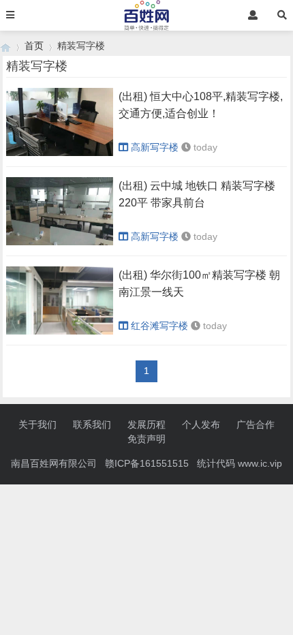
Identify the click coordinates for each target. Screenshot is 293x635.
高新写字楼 (155, 147)
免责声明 (146, 438)
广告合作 (255, 424)
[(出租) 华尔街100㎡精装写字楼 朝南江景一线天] (59, 331)
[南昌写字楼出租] (5, 46)
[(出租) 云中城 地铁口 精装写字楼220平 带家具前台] (59, 241)
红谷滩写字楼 (159, 325)
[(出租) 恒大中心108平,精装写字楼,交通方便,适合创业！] (59, 152)
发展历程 (146, 424)
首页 (34, 45)
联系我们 (92, 424)
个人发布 (201, 424)
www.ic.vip (260, 463)
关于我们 (37, 424)
